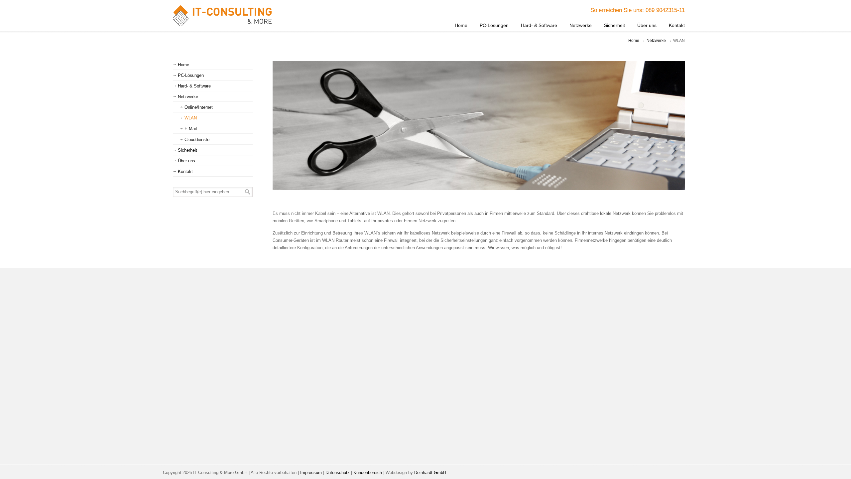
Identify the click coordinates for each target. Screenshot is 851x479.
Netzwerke (656, 40)
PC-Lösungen (191, 75)
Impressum (311, 472)
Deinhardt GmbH (430, 472)
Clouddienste (196, 139)
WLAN (190, 117)
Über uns (186, 160)
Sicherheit (187, 150)
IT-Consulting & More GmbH (223, 15)
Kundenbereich (367, 472)
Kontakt (185, 171)
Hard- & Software (194, 85)
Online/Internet (198, 107)
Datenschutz (337, 472)
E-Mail (190, 128)
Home (633, 40)
